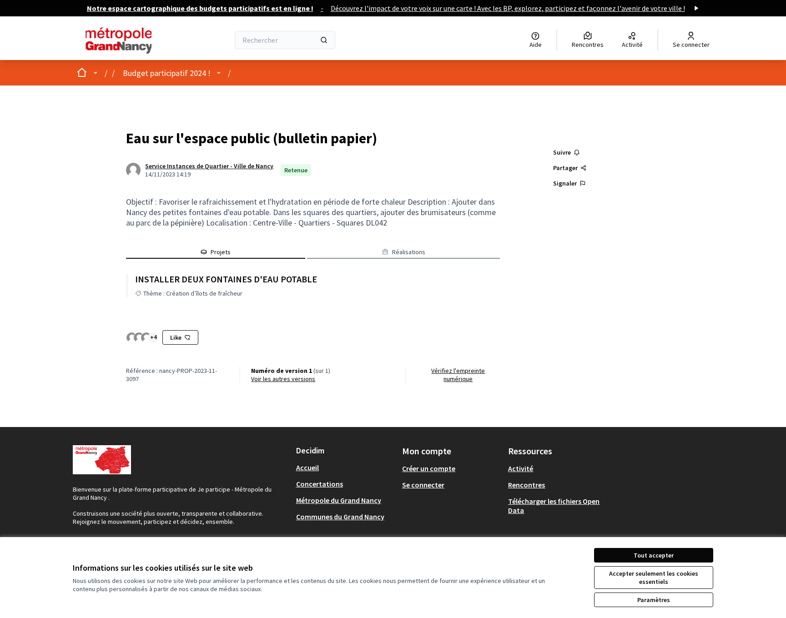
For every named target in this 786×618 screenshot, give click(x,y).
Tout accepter (654, 555)
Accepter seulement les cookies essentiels (653, 577)
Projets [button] (221, 252)
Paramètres (653, 600)
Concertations (319, 483)
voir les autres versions (283, 379)
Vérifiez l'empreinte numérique (458, 375)
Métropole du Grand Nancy (338, 500)
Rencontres (526, 484)
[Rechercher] (324, 40)
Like (175, 337)
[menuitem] (345, 467)
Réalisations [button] (408, 252)
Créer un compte (428, 468)
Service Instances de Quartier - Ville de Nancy (209, 166)
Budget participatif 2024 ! (167, 73)
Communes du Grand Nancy (340, 516)
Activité (520, 468)
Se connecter (423, 484)
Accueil (307, 467)
